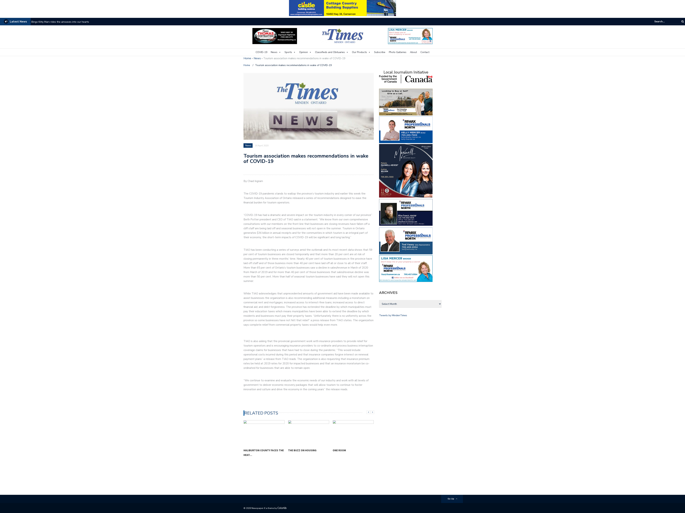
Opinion (303, 52)
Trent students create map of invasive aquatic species (62, 22)
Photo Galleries (397, 52)
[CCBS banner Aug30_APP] (342, 7)
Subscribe (379, 52)
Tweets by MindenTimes (393, 315)
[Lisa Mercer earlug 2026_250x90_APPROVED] (410, 35)
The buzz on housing (302, 450)
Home (247, 58)
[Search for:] (665, 21)
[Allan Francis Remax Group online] (406, 212)
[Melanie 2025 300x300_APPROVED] (406, 170)
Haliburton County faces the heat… (263, 453)
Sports (288, 52)
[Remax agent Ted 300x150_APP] (406, 240)
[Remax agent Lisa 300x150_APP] (406, 268)
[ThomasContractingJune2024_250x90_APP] (274, 35)
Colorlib (282, 508)
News (274, 52)
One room (339, 450)
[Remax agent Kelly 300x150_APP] (406, 129)
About (413, 52)
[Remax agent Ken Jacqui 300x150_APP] (406, 101)
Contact (424, 52)
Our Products (359, 52)
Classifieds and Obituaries (330, 52)
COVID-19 (261, 52)
